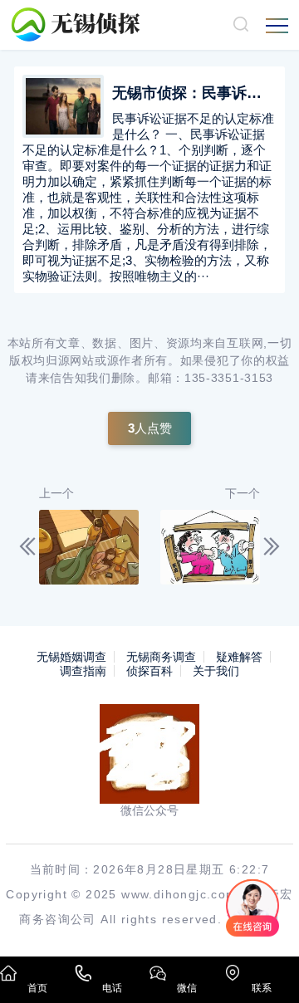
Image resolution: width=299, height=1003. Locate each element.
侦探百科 (149, 671)
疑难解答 (239, 657)
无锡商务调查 (161, 657)
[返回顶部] (262, 966)
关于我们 (216, 671)
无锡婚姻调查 (71, 657)
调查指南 (83, 671)
